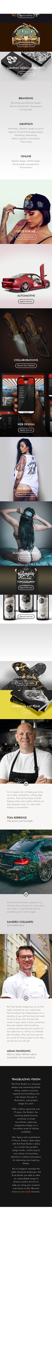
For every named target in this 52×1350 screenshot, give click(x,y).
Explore (26, 712)
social (27, 1191)
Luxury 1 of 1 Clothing (26, 494)
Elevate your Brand (26, 45)
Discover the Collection (26, 237)
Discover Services (26, 16)
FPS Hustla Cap (26, 559)
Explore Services (26, 301)
